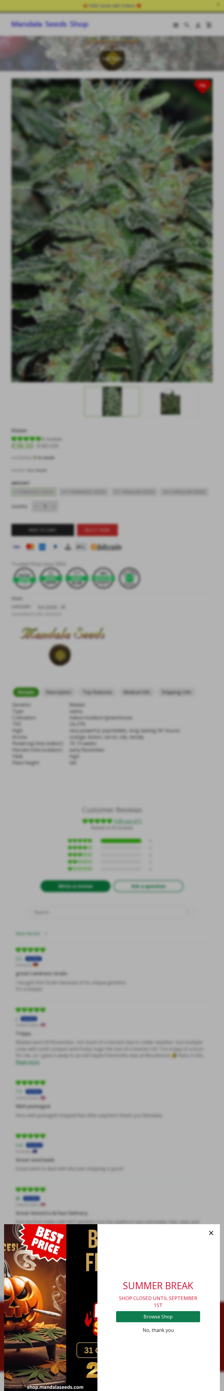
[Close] (211, 1233)
